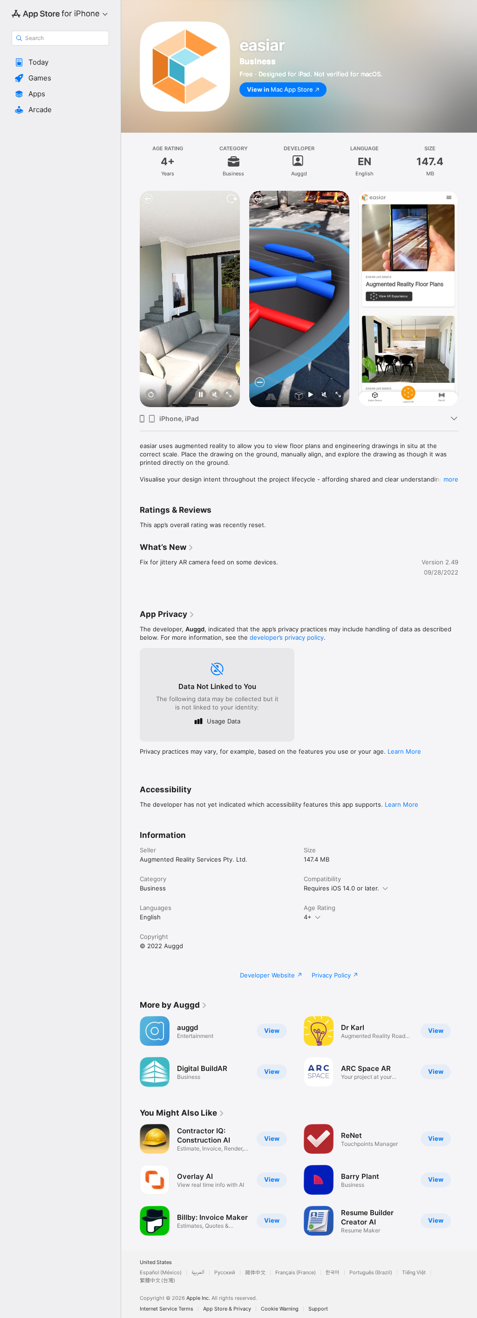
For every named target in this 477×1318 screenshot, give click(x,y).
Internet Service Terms (166, 1308)
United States (156, 1262)
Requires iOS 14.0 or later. (341, 888)
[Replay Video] (151, 395)
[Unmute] (214, 395)
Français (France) (295, 1272)
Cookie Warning (280, 1308)
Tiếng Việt (414, 1272)
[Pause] (200, 395)
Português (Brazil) (370, 1272)
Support (318, 1308)
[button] (60, 62)
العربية (197, 1272)
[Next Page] (467, 299)
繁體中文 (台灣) (157, 1280)
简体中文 (255, 1272)
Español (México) (161, 1272)
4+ (308, 917)
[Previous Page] (130, 299)
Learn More (404, 751)
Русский (224, 1272)
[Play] (309, 395)
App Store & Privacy (227, 1308)
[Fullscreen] (228, 395)
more (450, 479)
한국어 (333, 1272)
